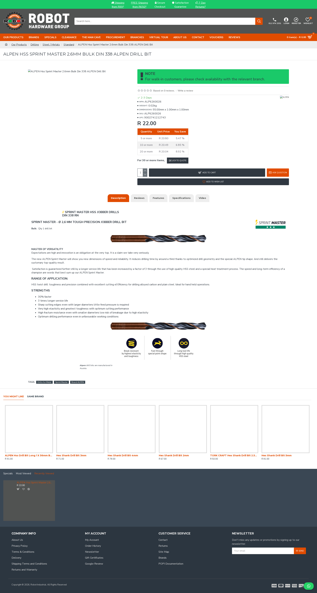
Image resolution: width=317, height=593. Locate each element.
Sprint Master (61, 382)
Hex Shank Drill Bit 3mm (71, 455)
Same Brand (35, 396)
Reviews (139, 198)
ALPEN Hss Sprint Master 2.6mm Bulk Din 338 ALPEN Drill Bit (35, 482)
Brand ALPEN (77, 382)
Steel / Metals (51, 44)
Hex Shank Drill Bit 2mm (174, 455)
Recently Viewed (44, 473)
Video (202, 198)
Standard (69, 44)
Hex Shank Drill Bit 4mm (123, 455)
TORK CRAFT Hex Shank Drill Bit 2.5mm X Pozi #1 (234, 455)
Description (118, 198)
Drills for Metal (44, 382)
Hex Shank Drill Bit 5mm (277, 455)
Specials (8, 473)
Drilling (35, 44)
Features (158, 198)
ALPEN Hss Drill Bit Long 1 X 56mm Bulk (29, 455)
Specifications (181, 198)
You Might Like (13, 396)
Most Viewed (23, 473)
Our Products (19, 44)
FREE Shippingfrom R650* (139, 5)
